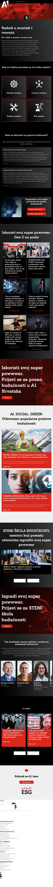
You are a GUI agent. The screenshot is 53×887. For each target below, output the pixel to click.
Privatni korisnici (6, 821)
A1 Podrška (4, 841)
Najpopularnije (5, 862)
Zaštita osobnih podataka (7, 848)
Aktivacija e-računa (5, 846)
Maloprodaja (11, 1)
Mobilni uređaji (4, 833)
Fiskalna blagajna (5, 836)
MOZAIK (2, 826)
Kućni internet (4, 825)
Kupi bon (2, 868)
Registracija (3, 843)
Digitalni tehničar (5, 849)
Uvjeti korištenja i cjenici (7, 858)
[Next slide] (33, 580)
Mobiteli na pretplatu (6, 823)
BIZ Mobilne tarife (5, 835)
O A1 (2, 851)
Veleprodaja (3, 839)
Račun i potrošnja (5, 845)
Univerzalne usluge (5, 860)
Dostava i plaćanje (5, 870)
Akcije (1, 863)
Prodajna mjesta (4, 856)
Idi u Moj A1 (3, 828)
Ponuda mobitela (5, 865)
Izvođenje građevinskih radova (8, 838)
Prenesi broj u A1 (5, 829)
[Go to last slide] (20, 580)
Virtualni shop (4, 866)
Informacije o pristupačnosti (8, 853)
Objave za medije (5, 855)
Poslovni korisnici (6, 831)
